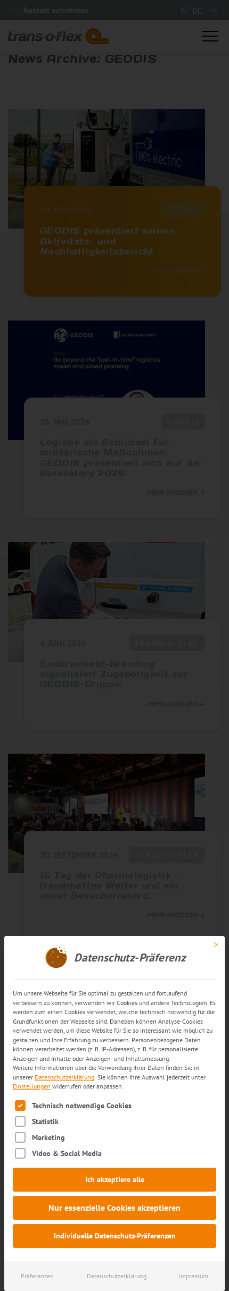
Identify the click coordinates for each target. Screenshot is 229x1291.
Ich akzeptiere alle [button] (114, 1179)
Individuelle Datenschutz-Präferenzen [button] (115, 1236)
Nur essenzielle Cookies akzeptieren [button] (114, 1207)
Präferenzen (37, 1276)
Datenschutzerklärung (64, 1077)
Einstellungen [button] (32, 1086)
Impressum (193, 1276)
